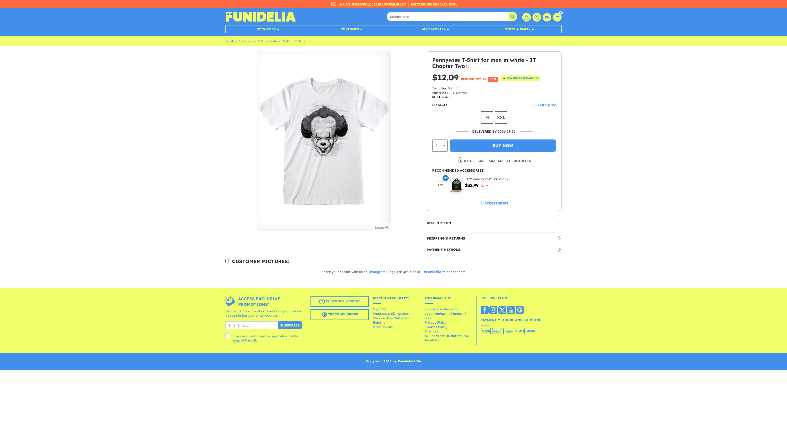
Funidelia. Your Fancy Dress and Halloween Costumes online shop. (260, 17)
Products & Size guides (391, 314)
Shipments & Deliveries (391, 318)
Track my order (342, 314)
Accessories (434, 29)
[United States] (485, 310)
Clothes (287, 41)
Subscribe (290, 325)
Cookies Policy (436, 327)
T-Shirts (300, 41)
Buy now (502, 145)
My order (380, 309)
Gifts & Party (518, 29)
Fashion (275, 41)
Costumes (350, 29)
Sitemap (431, 331)
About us (432, 340)
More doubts (383, 327)
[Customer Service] (536, 17)
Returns (379, 322)
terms (236, 340)
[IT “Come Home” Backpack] (456, 185)
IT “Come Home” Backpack (486, 179)
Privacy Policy (436, 322)
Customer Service (342, 301)
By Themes (266, 29)
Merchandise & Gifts (253, 41)
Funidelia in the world (441, 309)
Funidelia (231, 41)
